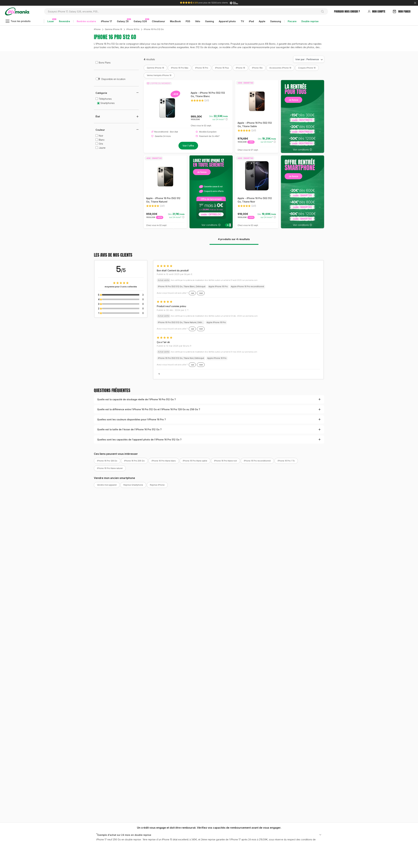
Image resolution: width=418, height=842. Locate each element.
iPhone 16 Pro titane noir (225, 461)
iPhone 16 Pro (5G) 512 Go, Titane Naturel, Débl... (180, 322)
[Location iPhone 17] (211, 191)
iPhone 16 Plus (222, 68)
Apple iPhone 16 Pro (218, 286)
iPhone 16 (240, 68)
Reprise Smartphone (133, 485)
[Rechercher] (323, 11)
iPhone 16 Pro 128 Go (107, 461)
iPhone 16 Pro (132, 29)
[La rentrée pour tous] (302, 116)
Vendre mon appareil (107, 485)
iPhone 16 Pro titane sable (195, 461)
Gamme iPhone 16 (113, 29)
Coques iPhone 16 (307, 68)
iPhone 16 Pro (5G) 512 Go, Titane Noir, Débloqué (181, 358)
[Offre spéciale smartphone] (302, 191)
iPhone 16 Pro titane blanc (164, 461)
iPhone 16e (257, 68)
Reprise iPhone (157, 485)
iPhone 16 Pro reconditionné (257, 461)
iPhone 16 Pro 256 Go (134, 461)
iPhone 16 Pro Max (179, 68)
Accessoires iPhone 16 (280, 68)
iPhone (97, 29)
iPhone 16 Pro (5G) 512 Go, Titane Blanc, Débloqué (181, 286)
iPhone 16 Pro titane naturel (110, 468)
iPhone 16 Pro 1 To (286, 461)
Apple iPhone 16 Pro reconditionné (247, 286)
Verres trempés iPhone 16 (159, 75)
